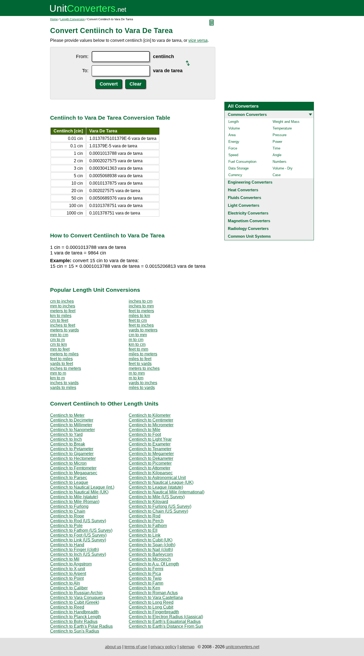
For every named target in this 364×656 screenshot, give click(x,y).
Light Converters (243, 205)
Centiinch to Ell (143, 530)
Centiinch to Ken (144, 588)
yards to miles (63, 387)
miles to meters (143, 354)
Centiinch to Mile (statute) (74, 497)
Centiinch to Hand (67, 544)
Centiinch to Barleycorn (151, 554)
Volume (234, 128)
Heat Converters (243, 190)
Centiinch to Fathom (148, 525)
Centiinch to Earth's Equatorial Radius (165, 621)
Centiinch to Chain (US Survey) (158, 511)
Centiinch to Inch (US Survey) (78, 554)
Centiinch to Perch (146, 521)
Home (54, 19)
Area (232, 135)
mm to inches (62, 306)
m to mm (137, 373)
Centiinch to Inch (66, 439)
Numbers (279, 162)
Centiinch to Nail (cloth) (151, 549)
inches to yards (64, 382)
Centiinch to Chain (67, 511)
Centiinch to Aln (65, 583)
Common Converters (247, 114)
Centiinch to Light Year (150, 439)
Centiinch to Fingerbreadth (154, 612)
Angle (277, 155)
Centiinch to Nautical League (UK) (161, 482)
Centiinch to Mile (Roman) (74, 501)
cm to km (58, 344)
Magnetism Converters (249, 220)
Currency (235, 175)
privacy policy (163, 647)
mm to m (58, 373)
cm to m (57, 339)
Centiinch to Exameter (150, 444)
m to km (136, 378)
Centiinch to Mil (64, 559)
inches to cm (140, 301)
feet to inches (141, 325)
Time (276, 148)
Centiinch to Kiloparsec (151, 473)
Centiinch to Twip (145, 578)
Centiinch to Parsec (68, 477)
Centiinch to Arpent (68, 573)
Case (277, 175)
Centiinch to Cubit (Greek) (74, 602)
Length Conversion (72, 19)
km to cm (137, 344)
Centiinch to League (69, 482)
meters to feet (62, 311)
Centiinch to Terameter (150, 449)
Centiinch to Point (67, 578)
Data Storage (238, 168)
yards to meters (143, 330)
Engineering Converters (250, 182)
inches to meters (65, 368)
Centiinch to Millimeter (71, 425)
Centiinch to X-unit (67, 568)
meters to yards (64, 330)
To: (85, 70)
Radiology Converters (248, 228)
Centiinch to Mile (144, 429)
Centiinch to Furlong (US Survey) (160, 506)
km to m (57, 378)
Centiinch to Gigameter (72, 453)
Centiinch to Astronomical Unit (157, 477)
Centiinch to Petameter (71, 449)
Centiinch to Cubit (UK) (150, 540)
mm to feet (60, 349)
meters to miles (64, 354)
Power (277, 142)
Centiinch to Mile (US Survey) (157, 497)
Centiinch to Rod (144, 516)
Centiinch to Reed (67, 607)
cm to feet (59, 320)
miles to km (139, 315)
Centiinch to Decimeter (71, 420)
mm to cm (59, 335)
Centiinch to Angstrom (71, 564)
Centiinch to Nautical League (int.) (82, 487)
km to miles (60, 315)
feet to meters (141, 311)
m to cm (136, 339)
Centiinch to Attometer (149, 468)
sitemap (187, 647)
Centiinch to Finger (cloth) (74, 549)
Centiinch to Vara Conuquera (77, 597)
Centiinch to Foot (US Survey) (78, 535)
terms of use (135, 647)
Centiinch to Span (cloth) (152, 544)
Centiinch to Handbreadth (74, 612)
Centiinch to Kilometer (150, 415)
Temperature (282, 128)
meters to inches (144, 368)
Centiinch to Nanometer (72, 429)
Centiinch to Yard (66, 434)
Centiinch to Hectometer (73, 458)
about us (113, 647)
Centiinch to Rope (67, 516)
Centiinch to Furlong (69, 506)
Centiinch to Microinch (150, 559)
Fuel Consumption (242, 162)
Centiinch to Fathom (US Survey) (81, 530)
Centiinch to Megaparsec (73, 473)
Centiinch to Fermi (146, 568)
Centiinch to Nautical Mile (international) (166, 492)
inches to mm (141, 306)
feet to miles (61, 359)
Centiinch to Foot (145, 434)
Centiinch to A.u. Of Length (154, 564)
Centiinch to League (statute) (156, 487)
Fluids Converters (244, 197)
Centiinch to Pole (66, 525)
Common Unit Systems (249, 236)
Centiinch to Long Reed (151, 602)
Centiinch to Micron (68, 463)
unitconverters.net (242, 647)
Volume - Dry (283, 168)
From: (82, 56)
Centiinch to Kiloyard (148, 501)
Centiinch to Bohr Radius (74, 621)
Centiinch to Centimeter (151, 420)
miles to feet (140, 359)
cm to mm (138, 335)
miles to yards (142, 387)
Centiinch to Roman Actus (153, 592)
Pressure (279, 135)
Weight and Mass (286, 122)
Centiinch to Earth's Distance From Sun (166, 626)
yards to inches (143, 382)
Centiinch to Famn (146, 583)
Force (232, 148)
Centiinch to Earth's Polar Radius (81, 626)
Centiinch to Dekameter (151, 458)
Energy (233, 142)
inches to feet (62, 325)
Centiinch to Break (67, 444)
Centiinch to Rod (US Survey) (78, 521)
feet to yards (140, 363)
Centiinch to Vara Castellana (156, 597)
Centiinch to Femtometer (73, 468)
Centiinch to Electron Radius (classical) (166, 616)
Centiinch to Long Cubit (151, 607)
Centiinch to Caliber (69, 588)
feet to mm (138, 349)
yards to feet (61, 363)
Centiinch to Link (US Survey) (78, 540)
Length (233, 122)
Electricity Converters (248, 213)
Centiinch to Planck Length (75, 616)
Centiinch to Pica (145, 573)
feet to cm (138, 320)
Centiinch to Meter (67, 415)
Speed (233, 155)
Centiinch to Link (144, 535)
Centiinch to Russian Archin (76, 592)
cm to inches (62, 301)
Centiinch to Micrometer (151, 425)
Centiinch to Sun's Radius (74, 631)
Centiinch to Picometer (150, 463)
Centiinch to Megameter (151, 453)
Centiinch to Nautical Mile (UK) (79, 492)
